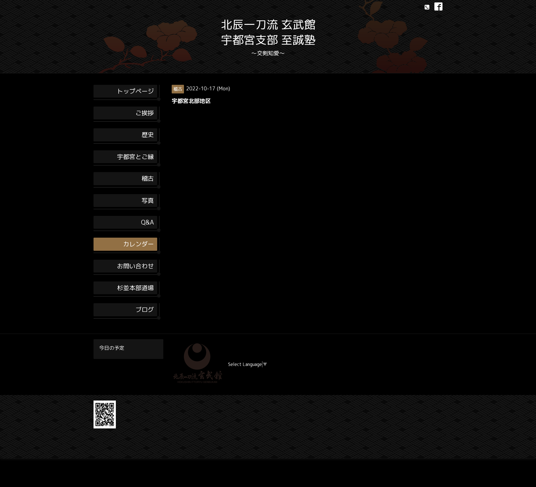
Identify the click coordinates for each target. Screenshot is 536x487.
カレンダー (138, 244)
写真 (148, 200)
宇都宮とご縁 (135, 156)
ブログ (144, 309)
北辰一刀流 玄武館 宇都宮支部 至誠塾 (268, 32)
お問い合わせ (135, 266)
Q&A (147, 222)
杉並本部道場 (135, 287)
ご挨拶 (144, 113)
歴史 (148, 134)
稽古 (148, 178)
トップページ (135, 91)
